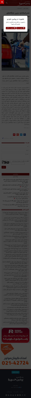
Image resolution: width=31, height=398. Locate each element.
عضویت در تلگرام (10, 28)
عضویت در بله (20, 28)
